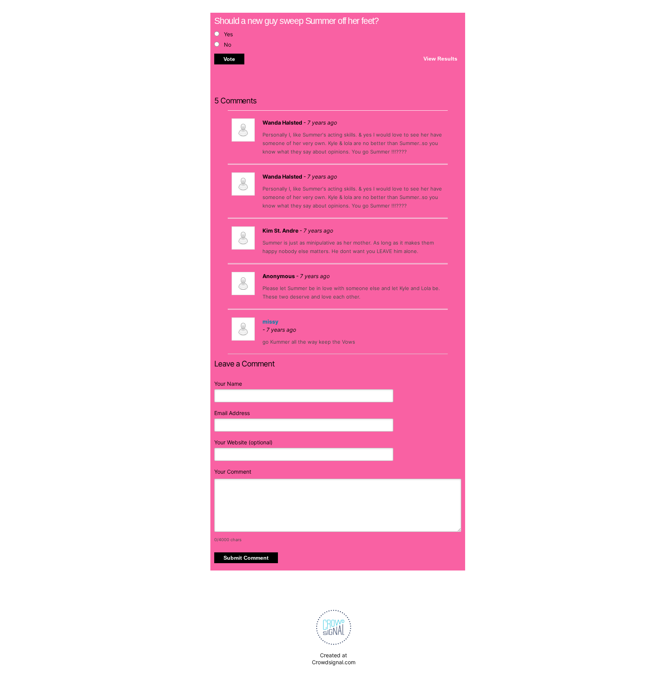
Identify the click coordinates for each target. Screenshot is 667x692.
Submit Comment (246, 558)
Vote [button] (229, 59)
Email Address (232, 413)
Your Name (228, 383)
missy (270, 321)
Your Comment (232, 471)
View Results (440, 58)
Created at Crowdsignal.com (334, 658)
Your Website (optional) (243, 442)
